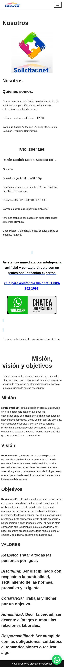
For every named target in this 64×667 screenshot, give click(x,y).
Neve (14, 663)
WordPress (46, 663)
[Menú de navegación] (58, 5)
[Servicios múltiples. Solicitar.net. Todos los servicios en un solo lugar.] (12, 4)
